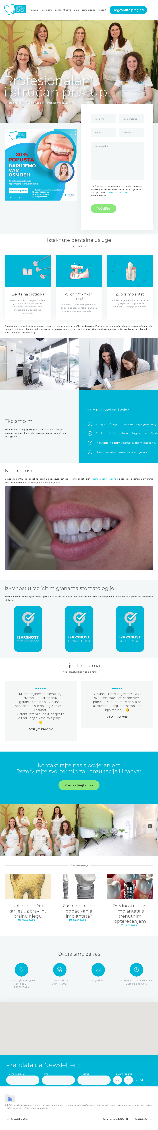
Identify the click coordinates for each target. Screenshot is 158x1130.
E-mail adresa (17, 1074)
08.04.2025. (28, 920)
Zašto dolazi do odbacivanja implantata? (79, 910)
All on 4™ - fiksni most (79, 296)
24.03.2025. (79, 920)
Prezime (84, 1074)
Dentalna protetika (28, 294)
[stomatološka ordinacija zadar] (28, 271)
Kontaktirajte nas (79, 785)
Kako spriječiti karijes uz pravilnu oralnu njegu (27, 910)
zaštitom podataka (118, 192)
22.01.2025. (130, 925)
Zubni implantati (130, 294)
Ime (46, 1074)
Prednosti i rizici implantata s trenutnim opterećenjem (130, 913)
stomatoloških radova (103, 479)
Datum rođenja (124, 1074)
